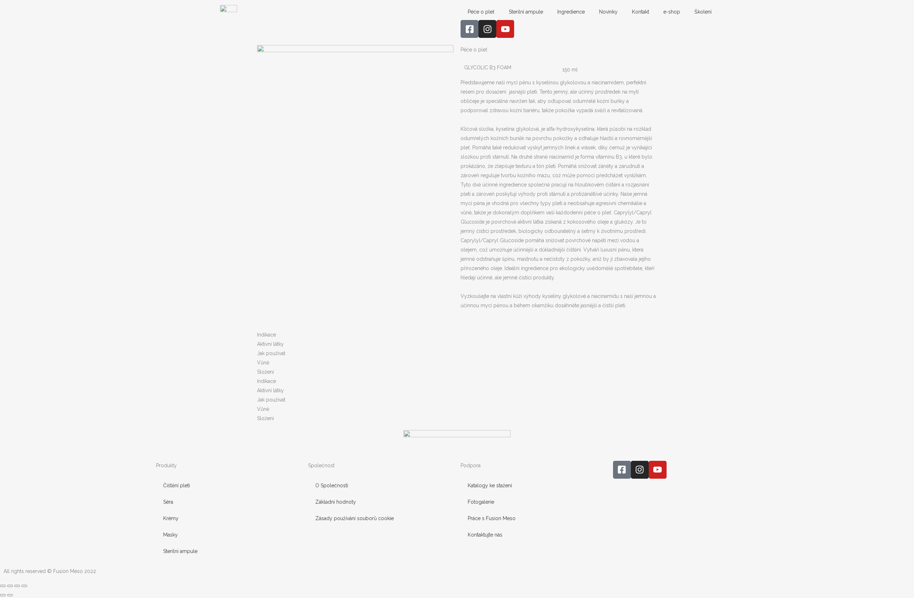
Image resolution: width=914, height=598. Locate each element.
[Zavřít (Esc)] (24, 586)
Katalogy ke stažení (490, 485)
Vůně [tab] (263, 362)
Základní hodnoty (335, 502)
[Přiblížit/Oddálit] (3, 586)
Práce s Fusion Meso (492, 518)
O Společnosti (331, 485)
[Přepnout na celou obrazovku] (10, 586)
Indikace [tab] (266, 335)
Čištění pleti (176, 485)
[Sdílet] (17, 586)
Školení (703, 12)
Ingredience (571, 12)
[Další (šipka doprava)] (10, 595)
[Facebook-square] (469, 29)
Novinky (608, 12)
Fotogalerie (481, 502)
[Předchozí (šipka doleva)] (3, 595)
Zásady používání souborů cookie (354, 518)
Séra (168, 502)
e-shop (671, 12)
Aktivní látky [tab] (270, 344)
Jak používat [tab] (271, 353)
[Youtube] (505, 29)
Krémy (171, 518)
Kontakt (640, 12)
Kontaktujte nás (485, 535)
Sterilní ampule (526, 12)
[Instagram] (487, 29)
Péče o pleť (481, 12)
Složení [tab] (265, 372)
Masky (170, 535)
